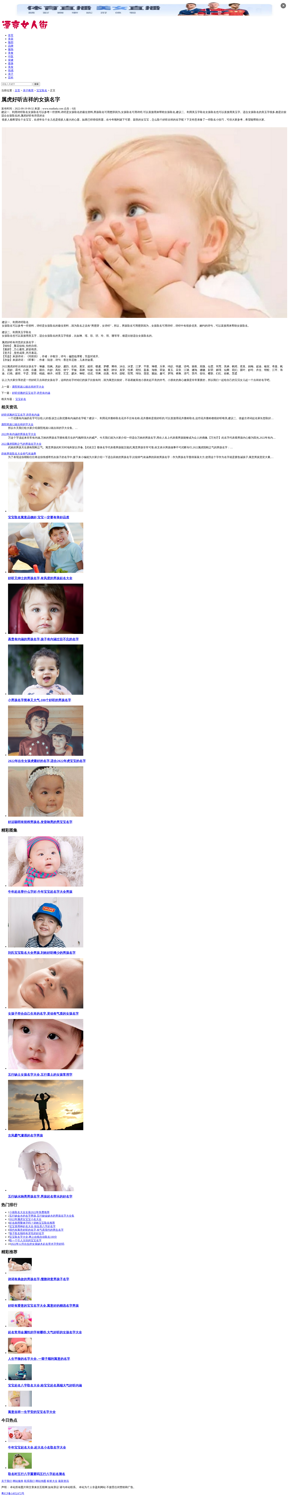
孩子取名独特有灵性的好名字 (26, 1233)
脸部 (10, 42)
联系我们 (29, 1481)
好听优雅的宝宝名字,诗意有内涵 (31, 392)
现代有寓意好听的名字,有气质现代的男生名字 (36, 1229)
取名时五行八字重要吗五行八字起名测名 (36, 1474)
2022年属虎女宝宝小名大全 (25, 1219)
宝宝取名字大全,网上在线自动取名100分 (33, 1236)
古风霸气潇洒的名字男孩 (25, 1135)
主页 (17, 90)
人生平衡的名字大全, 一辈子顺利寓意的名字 (39, 1359)
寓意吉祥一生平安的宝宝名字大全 (32, 1412)
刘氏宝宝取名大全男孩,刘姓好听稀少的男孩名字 (42, 952)
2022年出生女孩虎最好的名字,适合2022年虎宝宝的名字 (47, 761)
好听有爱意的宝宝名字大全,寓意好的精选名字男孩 (43, 1305)
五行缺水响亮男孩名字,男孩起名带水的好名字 (40, 1196)
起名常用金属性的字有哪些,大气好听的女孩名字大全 (45, 1332)
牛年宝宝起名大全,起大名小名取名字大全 (37, 1447)
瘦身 (10, 63)
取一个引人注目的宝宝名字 (25, 1240)
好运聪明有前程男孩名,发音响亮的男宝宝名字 (40, 822)
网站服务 (18, 1481)
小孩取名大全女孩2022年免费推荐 (29, 1212)
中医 (10, 56)
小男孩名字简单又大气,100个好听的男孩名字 (39, 700)
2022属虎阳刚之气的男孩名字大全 (21, 443)
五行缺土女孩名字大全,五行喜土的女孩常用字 (40, 1074)
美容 (10, 38)
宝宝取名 (41, 90)
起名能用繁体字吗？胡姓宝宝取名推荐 (32, 1222)
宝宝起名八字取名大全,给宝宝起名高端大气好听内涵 (45, 1385)
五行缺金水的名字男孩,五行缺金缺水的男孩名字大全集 (41, 1215)
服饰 (10, 49)
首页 (10, 35)
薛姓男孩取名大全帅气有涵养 (18, 453)
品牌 (10, 45)
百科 (10, 77)
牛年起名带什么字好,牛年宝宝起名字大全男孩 (40, 891)
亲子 (10, 74)
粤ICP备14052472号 (12, 1493)
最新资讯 (63, 1481)
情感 (10, 70)
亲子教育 (28, 90)
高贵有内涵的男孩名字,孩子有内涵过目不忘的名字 (43, 639)
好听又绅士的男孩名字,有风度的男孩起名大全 (40, 578)
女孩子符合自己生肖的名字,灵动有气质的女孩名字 (43, 1013)
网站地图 (40, 1481)
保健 (10, 60)
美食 (10, 52)
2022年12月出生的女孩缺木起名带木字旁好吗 (37, 1243)
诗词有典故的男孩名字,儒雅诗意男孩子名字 (38, 1279)
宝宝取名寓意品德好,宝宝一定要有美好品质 (38, 517)
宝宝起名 (20, 399)
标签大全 (52, 1481)
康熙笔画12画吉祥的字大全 (28, 386)
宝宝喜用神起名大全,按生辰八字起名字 (32, 1226)
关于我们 (6, 1481)
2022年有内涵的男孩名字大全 (18, 434)
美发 (10, 67)
